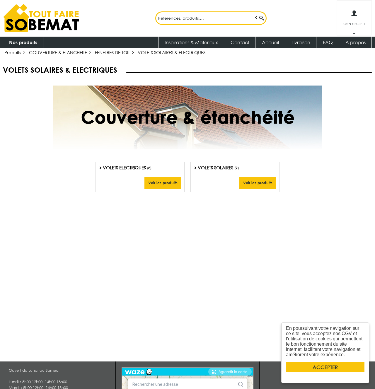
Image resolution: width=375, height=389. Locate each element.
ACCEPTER (325, 367)
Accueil (270, 42)
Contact (240, 42)
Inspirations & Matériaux (191, 42)
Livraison (301, 42)
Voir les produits (163, 182)
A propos (355, 42)
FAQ (328, 42)
